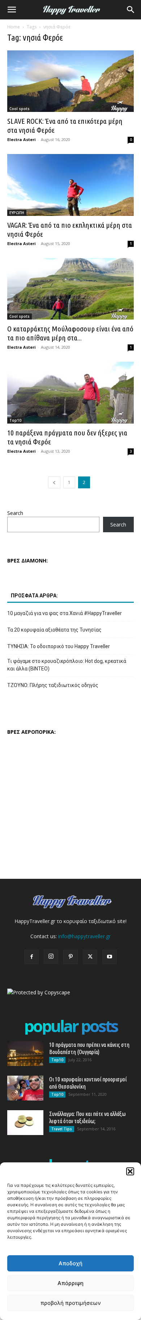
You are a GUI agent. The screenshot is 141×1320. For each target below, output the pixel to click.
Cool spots (19, 108)
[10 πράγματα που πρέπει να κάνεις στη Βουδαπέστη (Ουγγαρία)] (25, 1053)
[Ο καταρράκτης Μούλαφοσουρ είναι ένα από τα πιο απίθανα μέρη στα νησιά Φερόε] (70, 289)
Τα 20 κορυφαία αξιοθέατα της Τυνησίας (54, 630)
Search (15, 513)
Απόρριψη (70, 1283)
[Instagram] (51, 956)
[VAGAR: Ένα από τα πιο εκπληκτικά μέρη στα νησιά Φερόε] (70, 185)
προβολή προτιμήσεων (70, 1302)
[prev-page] (54, 482)
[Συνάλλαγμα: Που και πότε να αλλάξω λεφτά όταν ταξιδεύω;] (25, 1122)
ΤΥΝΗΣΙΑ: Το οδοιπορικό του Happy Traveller (58, 646)
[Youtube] (109, 957)
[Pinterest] (70, 957)
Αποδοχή (70, 1263)
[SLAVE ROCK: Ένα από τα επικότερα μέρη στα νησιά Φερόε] (70, 81)
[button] (130, 1171)
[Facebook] (31, 957)
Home (13, 27)
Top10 (15, 420)
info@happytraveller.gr (84, 936)
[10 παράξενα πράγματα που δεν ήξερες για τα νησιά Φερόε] (70, 392)
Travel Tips (61, 1128)
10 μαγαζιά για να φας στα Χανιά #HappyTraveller (64, 613)
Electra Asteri (21, 139)
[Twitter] (90, 957)
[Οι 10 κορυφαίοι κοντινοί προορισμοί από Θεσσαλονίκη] (25, 1088)
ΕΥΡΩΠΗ (16, 212)
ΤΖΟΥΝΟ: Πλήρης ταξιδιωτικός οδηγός (52, 685)
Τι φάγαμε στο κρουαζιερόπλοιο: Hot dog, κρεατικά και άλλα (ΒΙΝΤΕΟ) (66, 665)
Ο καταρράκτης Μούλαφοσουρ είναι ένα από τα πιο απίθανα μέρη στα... (70, 333)
